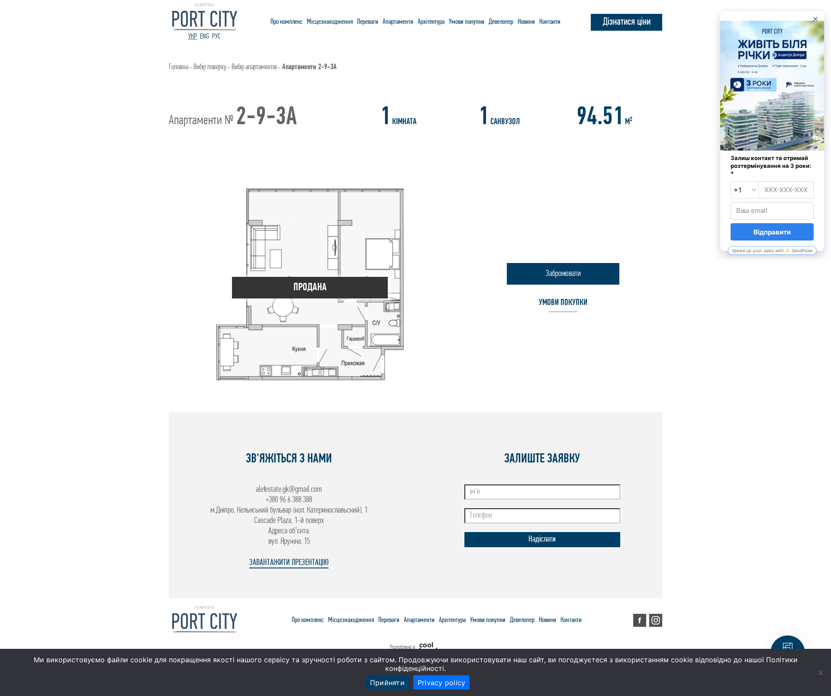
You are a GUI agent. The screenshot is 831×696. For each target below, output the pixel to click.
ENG (204, 36)
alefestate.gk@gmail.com (289, 489)
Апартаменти (398, 22)
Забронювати (563, 273)
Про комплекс (287, 22)
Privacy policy (442, 682)
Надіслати (542, 539)
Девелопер (501, 22)
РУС (216, 36)
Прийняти (387, 682)
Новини (526, 22)
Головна (178, 67)
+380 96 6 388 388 (289, 500)
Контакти (549, 22)
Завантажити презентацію (289, 562)
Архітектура (431, 22)
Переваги (367, 22)
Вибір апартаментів (254, 67)
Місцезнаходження (330, 22)
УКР (192, 36)
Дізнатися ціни (627, 22)
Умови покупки (466, 22)
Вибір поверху (209, 67)
